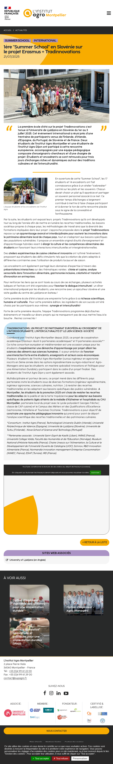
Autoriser (95, 473)
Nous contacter (56, 731)
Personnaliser (80, 758)
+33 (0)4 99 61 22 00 (20, 671)
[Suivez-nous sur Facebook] (45, 693)
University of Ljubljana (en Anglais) (28, 560)
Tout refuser (61, 758)
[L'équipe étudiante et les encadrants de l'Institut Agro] (26, 190)
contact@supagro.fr (15, 678)
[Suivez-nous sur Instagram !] (51, 693)
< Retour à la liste (94, 542)
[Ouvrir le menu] (109, 13)
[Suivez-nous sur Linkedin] (59, 693)
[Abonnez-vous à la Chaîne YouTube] (67, 693)
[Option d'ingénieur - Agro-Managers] (83, 599)
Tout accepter (41, 758)
